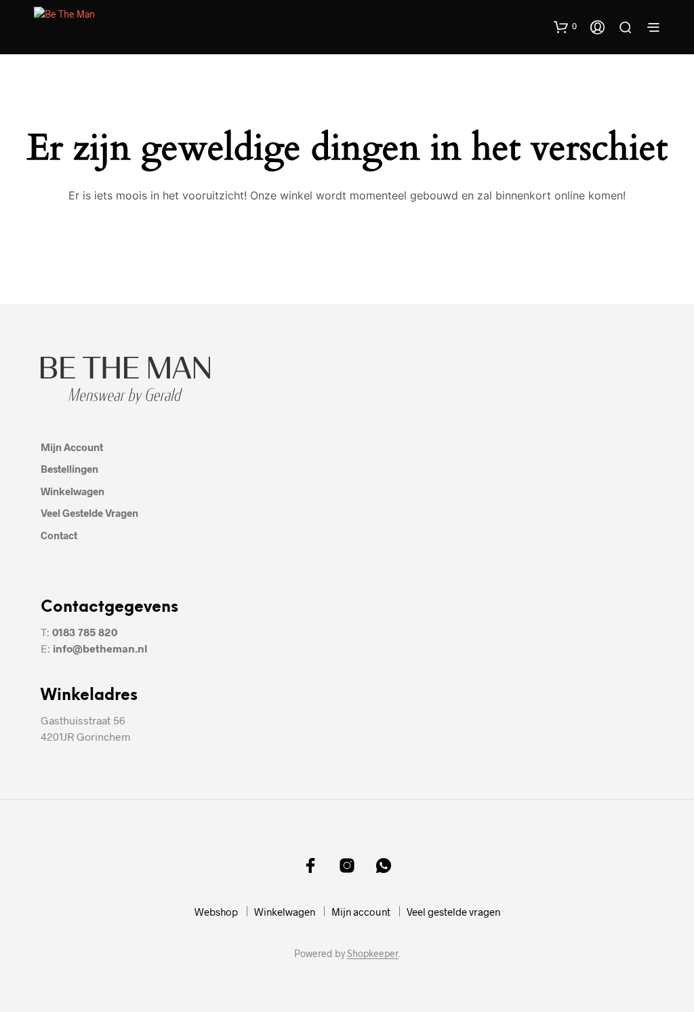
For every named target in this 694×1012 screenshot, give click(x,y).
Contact (59, 535)
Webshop (216, 912)
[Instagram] (347, 865)
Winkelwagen (72, 491)
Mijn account (72, 447)
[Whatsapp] (383, 865)
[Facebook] (310, 865)
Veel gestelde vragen (89, 513)
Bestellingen (69, 469)
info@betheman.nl (100, 648)
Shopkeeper (373, 953)
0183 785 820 (84, 631)
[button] (565, 26)
